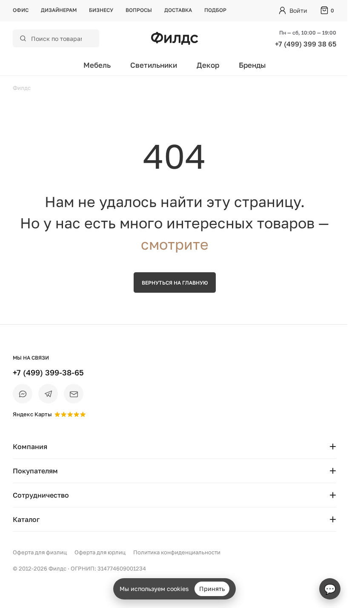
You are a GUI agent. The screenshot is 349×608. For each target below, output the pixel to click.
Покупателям (35, 471)
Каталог (26, 519)
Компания (30, 446)
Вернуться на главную (175, 283)
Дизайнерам (59, 10)
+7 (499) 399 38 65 (305, 44)
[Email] (73, 393)
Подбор (215, 10)
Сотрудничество (41, 495)
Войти (298, 10)
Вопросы (139, 10)
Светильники (153, 65)
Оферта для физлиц (40, 552)
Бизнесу (101, 10)
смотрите (175, 244)
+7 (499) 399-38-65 (48, 372)
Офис (21, 10)
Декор (208, 65)
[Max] (22, 393)
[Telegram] (48, 393)
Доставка (178, 10)
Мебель (97, 65)
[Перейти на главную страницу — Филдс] (174, 38)
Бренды (252, 65)
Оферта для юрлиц (100, 552)
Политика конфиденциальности (176, 552)
